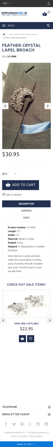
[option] (26, 106)
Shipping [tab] (26, 210)
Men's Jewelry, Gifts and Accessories (23, 34)
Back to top (24, 444)
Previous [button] (5, 106)
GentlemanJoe (12, 432)
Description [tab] (26, 204)
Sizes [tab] (26, 217)
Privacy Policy (35, 436)
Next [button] (48, 106)
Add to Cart (23, 185)
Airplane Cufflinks (26, 323)
